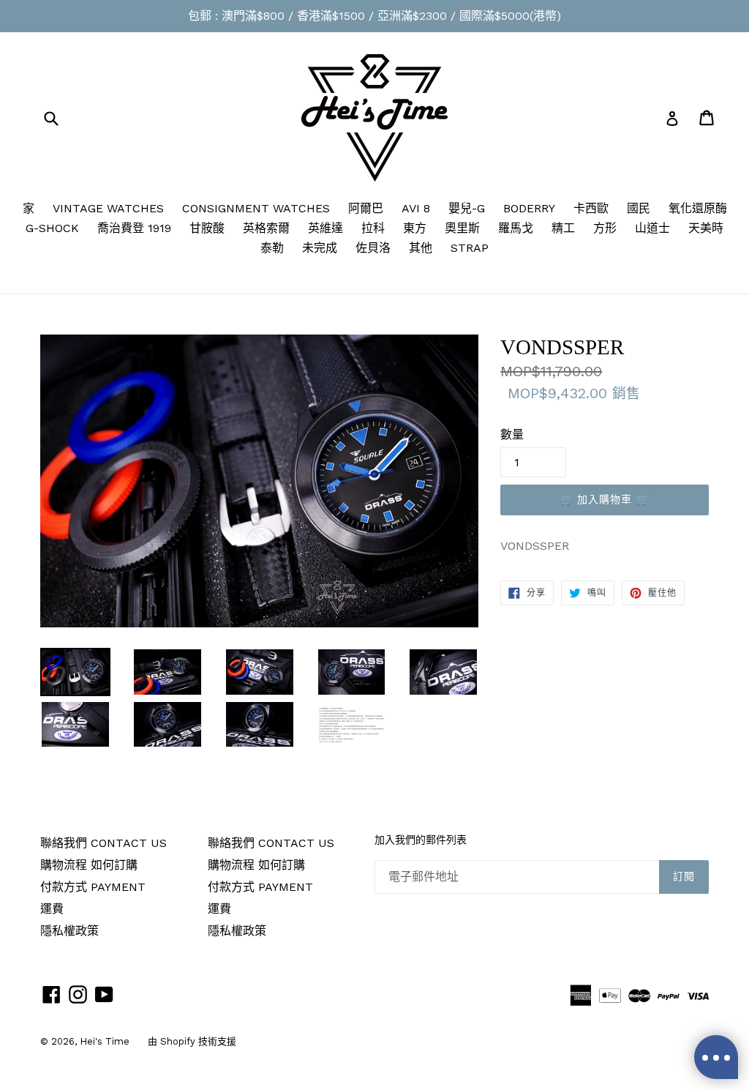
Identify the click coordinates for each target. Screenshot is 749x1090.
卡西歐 (591, 208)
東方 (414, 228)
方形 (605, 228)
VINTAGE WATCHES (108, 208)
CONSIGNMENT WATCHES (256, 208)
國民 (638, 208)
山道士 (652, 228)
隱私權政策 (69, 931)
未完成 (319, 248)
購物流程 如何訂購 (89, 865)
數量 (512, 434)
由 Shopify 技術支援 (192, 1041)
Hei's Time (104, 1041)
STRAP (470, 248)
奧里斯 (462, 228)
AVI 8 (416, 208)
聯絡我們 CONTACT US (103, 843)
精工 (563, 228)
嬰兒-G (466, 208)
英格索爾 (266, 228)
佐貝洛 (373, 248)
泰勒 (272, 248)
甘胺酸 (207, 228)
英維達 (325, 228)
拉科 (373, 228)
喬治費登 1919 (134, 228)
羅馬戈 (515, 228)
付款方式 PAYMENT (93, 887)
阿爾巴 (365, 208)
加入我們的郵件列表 (420, 840)
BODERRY (529, 208)
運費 (52, 909)
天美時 (705, 228)
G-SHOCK (52, 228)
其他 (420, 248)
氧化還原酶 (698, 208)
